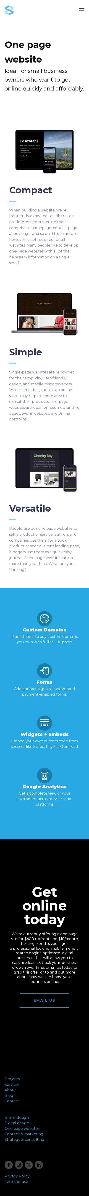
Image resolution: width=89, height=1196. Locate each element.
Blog (9, 1095)
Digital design (17, 1123)
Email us (44, 1000)
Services (12, 1084)
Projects (12, 1079)
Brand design (17, 1117)
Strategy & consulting (24, 1139)
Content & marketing (24, 1134)
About (10, 1090)
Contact (12, 1101)
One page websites (22, 1128)
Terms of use (16, 1182)
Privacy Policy (17, 1176)
